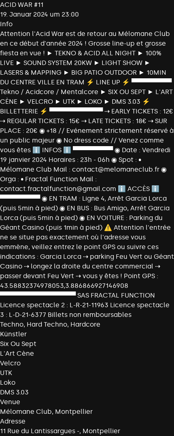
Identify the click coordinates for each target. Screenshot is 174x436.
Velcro (10, 363)
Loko (7, 382)
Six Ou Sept (18, 344)
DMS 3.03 (14, 392)
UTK (6, 373)
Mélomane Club (26, 411)
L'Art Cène (17, 353)
